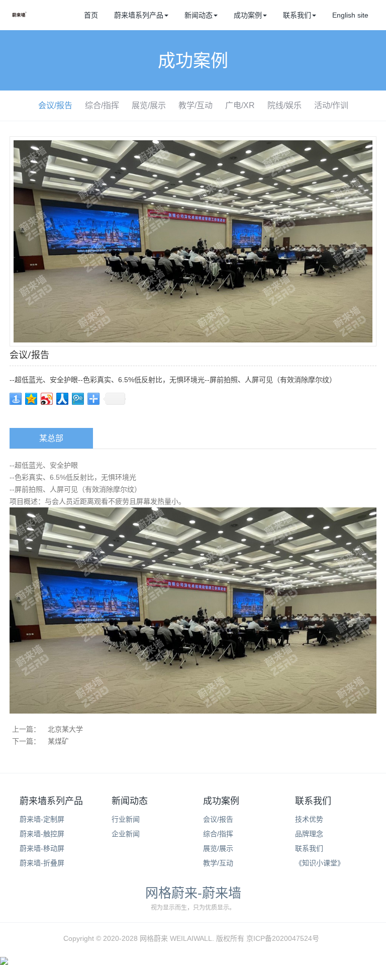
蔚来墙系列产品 (138, 15)
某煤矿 (58, 741)
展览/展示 (149, 105)
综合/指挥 (102, 105)
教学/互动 (195, 105)
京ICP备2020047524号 (282, 938)
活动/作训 (331, 105)
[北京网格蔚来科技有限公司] (20, 17)
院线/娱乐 (284, 105)
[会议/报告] (193, 241)
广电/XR (240, 105)
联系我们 (297, 15)
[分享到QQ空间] (31, 399)
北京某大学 (65, 729)
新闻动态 (198, 15)
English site (350, 15)
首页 (91, 15)
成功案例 (248, 15)
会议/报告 (55, 105)
